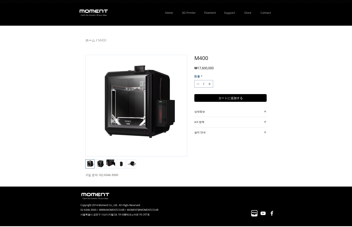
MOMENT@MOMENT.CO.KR (142, 209)
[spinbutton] (203, 83)
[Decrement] (197, 83)
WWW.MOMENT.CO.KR (111, 209)
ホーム (90, 40)
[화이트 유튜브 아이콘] (263, 213)
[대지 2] (254, 213)
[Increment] (209, 83)
